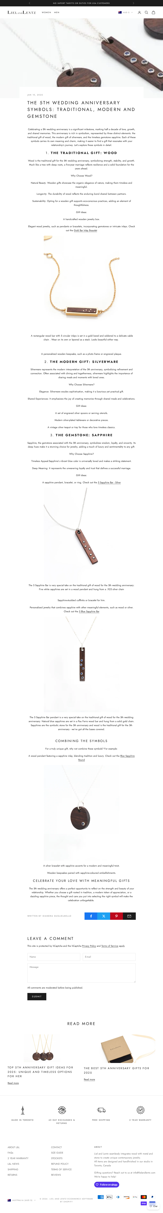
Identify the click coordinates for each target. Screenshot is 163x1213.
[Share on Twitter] (103, 916)
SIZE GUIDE (57, 1152)
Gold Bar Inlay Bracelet (85, 230)
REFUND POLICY (59, 1164)
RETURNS (12, 1175)
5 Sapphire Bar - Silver (109, 482)
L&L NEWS (13, 1164)
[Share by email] (129, 916)
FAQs (10, 1152)
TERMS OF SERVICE (61, 1169)
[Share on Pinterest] (116, 916)
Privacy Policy (89, 946)
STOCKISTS (56, 1158)
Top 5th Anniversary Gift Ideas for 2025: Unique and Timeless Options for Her (40, 1072)
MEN (56, 12)
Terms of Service (109, 946)
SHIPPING (13, 1169)
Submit (37, 996)
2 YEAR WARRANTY (18, 1158)
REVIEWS (56, 1175)
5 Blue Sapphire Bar (89, 611)
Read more (13, 1083)
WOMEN (46, 12)
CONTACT (56, 1147)
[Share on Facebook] (91, 916)
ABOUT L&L (14, 1147)
